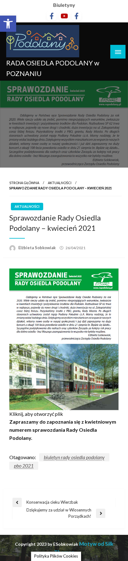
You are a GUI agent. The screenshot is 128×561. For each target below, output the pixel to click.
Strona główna (24, 183)
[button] (8, 24)
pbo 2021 (24, 465)
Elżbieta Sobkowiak (37, 247)
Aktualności (59, 183)
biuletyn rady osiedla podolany (74, 457)
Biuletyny (64, 5)
